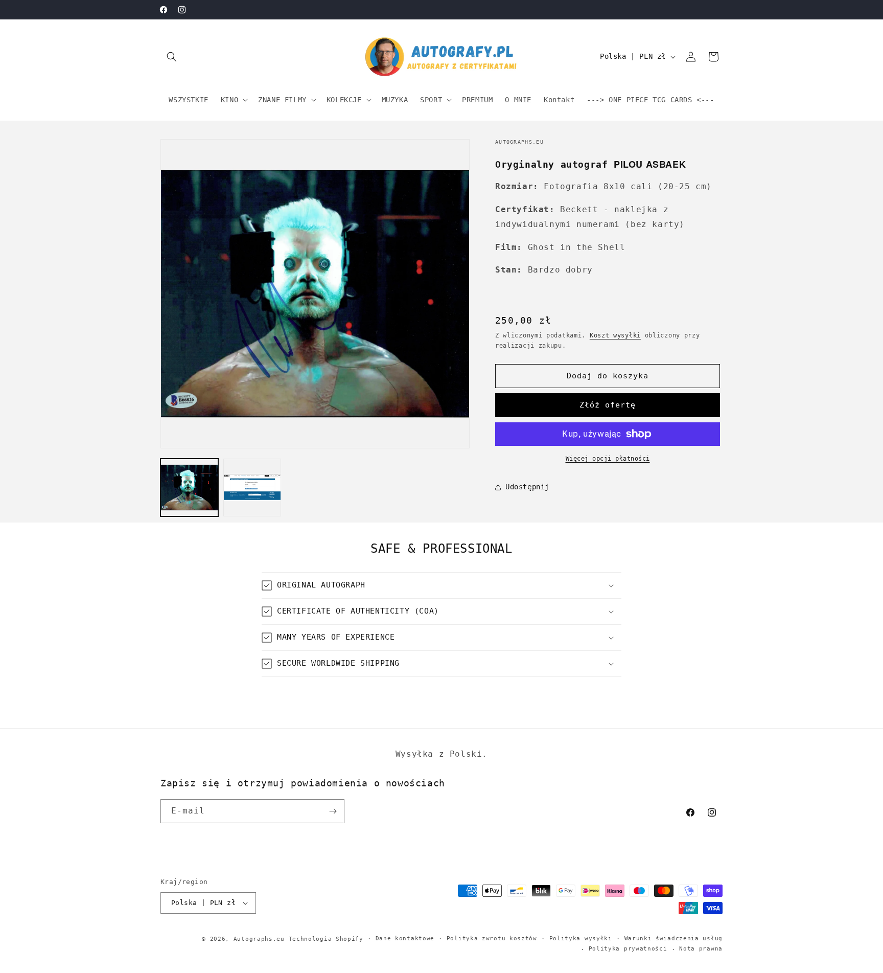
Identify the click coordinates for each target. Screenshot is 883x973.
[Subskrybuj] (332, 811)
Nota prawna (701, 948)
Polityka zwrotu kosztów (492, 938)
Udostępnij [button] (527, 487)
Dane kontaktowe (405, 938)
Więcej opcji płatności (608, 458)
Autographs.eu (259, 939)
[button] (171, 57)
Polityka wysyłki (580, 938)
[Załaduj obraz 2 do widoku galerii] (252, 487)
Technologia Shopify (326, 939)
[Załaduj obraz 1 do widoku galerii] (189, 487)
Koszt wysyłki (615, 335)
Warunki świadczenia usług (673, 938)
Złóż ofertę (607, 405)
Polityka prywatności (628, 948)
